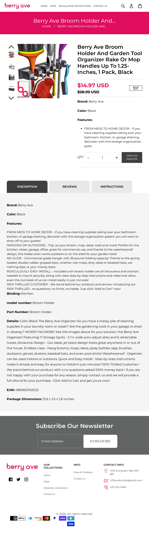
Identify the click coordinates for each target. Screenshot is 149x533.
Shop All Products (83, 472)
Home (46, 26)
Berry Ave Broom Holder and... (82, 26)
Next (11, 98)
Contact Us (49, 494)
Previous (11, 47)
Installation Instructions (56, 488)
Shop (46, 481)
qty (80, 157)
